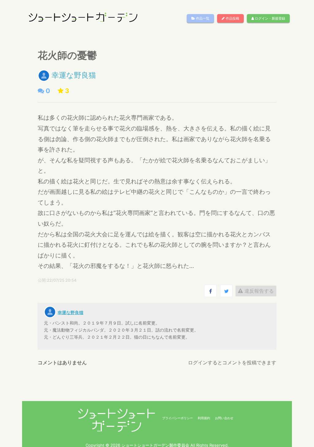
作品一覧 (202, 18)
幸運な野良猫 (74, 75)
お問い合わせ (224, 418)
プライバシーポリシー (177, 418)
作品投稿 (232, 18)
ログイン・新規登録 (269, 18)
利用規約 (204, 418)
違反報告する (258, 291)
